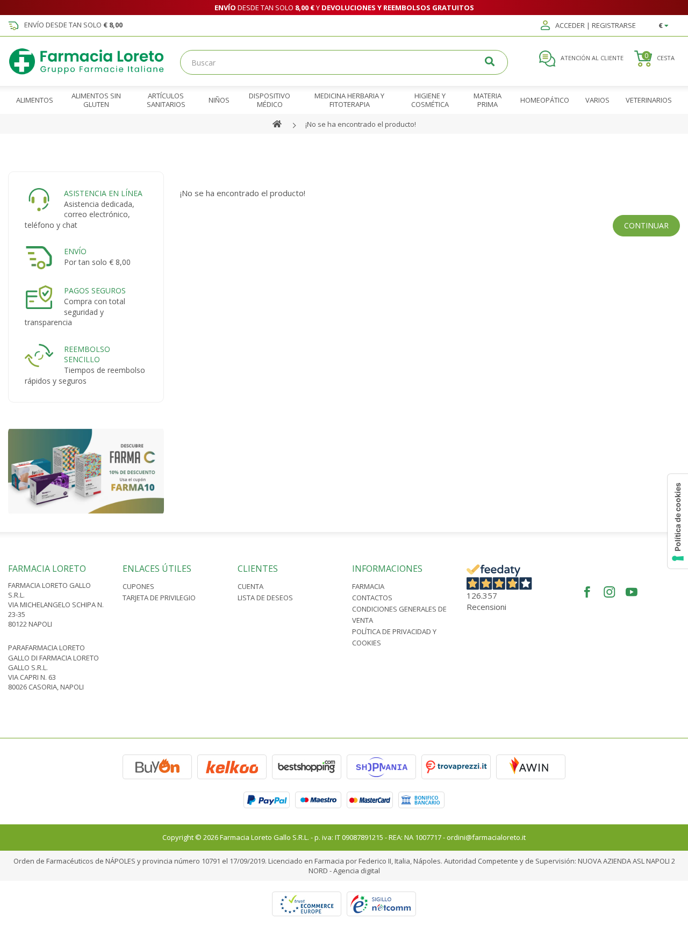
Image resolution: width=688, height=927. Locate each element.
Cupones (138, 586)
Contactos (372, 597)
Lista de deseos (265, 597)
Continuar (646, 225)
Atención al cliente (591, 58)
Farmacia (368, 586)
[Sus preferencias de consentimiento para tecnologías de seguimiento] (678, 521)
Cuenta (250, 586)
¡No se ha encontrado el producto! (360, 124)
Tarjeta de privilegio (159, 597)
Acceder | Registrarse (595, 26)
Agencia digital (356, 870)
